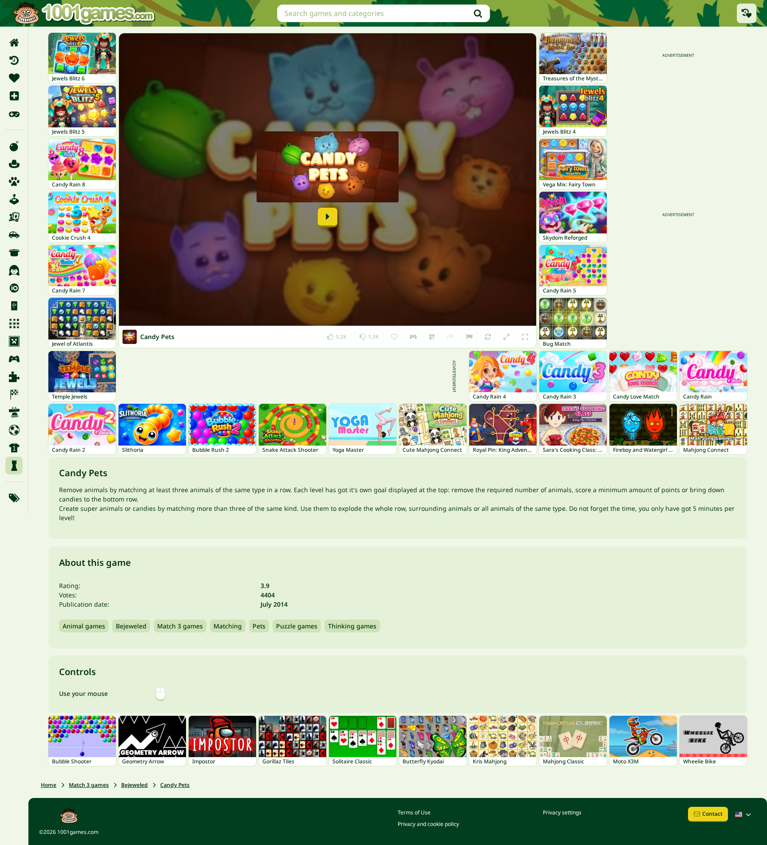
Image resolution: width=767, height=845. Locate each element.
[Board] (14, 217)
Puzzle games (296, 626)
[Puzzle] (14, 377)
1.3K (370, 334)
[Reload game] (487, 336)
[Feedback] (469, 336)
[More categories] (14, 498)
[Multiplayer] (14, 359)
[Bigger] (506, 336)
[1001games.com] (83, 13)
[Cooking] (14, 252)
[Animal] (14, 181)
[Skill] (14, 412)
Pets (259, 626)
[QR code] (431, 336)
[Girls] (14, 270)
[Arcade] (14, 199)
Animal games (84, 626)
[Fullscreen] (525, 336)
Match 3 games (180, 626)
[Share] (450, 336)
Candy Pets (175, 785)
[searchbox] (383, 13)
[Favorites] (14, 78)
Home (48, 785)
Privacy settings (562, 812)
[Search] (478, 13)
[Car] (14, 235)
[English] (743, 814)
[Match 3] (14, 323)
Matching (227, 626)
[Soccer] (14, 430)
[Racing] (14, 394)
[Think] (14, 465)
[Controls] (413, 336)
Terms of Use (414, 812)
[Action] (14, 146)
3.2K (339, 334)
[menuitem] (14, 42)
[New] (14, 96)
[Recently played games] (746, 13)
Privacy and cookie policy (428, 824)
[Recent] (14, 60)
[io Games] (14, 288)
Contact (712, 813)
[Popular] (14, 113)
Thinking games (352, 626)
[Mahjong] (14, 306)
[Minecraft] (14, 341)
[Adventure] (14, 164)
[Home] (14, 42)
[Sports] (14, 448)
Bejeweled (131, 626)
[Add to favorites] (394, 336)
